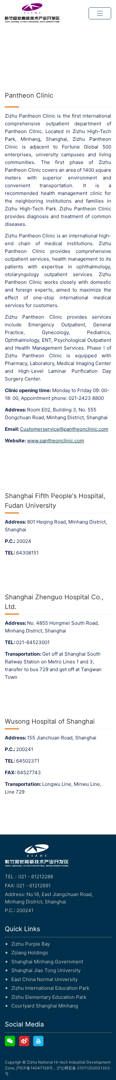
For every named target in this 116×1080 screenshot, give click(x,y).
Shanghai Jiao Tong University (46, 970)
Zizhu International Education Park (50, 988)
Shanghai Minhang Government (47, 962)
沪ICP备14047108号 (34, 1068)
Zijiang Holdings (29, 953)
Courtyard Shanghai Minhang (44, 1006)
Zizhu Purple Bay (30, 944)
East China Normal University (44, 979)
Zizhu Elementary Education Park (48, 997)
